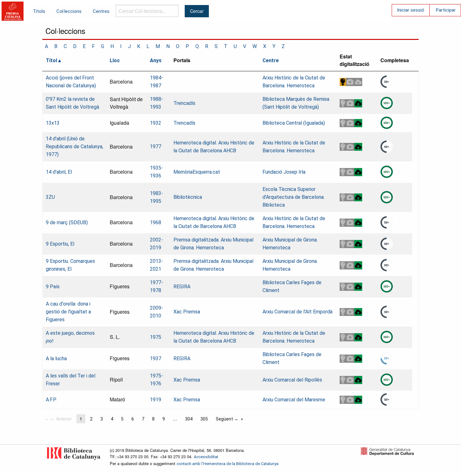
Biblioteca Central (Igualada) (293, 123)
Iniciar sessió (410, 10)
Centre (270, 60)
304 (189, 418)
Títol (51, 60)
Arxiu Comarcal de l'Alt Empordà (297, 312)
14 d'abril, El (59, 172)
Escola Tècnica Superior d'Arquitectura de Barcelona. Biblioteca (293, 197)
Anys (156, 60)
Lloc (115, 60)
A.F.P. (51, 400)
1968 (155, 222)
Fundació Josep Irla (283, 172)
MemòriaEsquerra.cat (196, 172)
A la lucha (56, 358)
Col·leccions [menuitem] (69, 11)
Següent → (227, 418)
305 (204, 418)
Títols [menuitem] (39, 11)
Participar (446, 10)
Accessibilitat (206, 456)
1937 (155, 358)
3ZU (50, 197)
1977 (155, 146)
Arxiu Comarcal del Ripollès (292, 380)
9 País (53, 287)
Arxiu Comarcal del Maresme (293, 400)
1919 (155, 400)
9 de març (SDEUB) (67, 222)
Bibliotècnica (187, 197)
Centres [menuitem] (101, 11)
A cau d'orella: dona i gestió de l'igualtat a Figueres (68, 312)
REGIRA (181, 287)
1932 (155, 123)
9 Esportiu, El (60, 244)
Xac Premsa (186, 312)
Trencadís (184, 103)
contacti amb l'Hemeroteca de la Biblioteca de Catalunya (227, 463)
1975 (155, 337)
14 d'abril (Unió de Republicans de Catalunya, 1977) (74, 146)
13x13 (53, 123)
